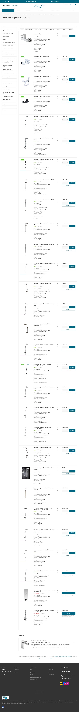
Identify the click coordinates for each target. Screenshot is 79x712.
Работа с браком (51, 674)
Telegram (39, 692)
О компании (17, 669)
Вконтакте (36, 692)
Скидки (31, 669)
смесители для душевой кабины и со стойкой (63, 656)
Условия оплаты (50, 669)
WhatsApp (42, 692)
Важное (49, 667)
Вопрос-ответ (32, 672)
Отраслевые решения (7, 671)
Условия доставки (51, 671)
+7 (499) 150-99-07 (7, 5)
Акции (3, 669)
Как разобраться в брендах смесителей (40, 642)
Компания (17, 667)
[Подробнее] (74, 641)
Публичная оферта (33, 679)
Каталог (3, 667)
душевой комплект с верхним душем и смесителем (49, 658)
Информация (33, 667)
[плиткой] (73, 26)
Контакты (16, 672)
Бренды (3, 674)
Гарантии (32, 671)
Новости (16, 671)
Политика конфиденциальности (35, 677)
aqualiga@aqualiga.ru (65, 671)
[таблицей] (77, 26)
